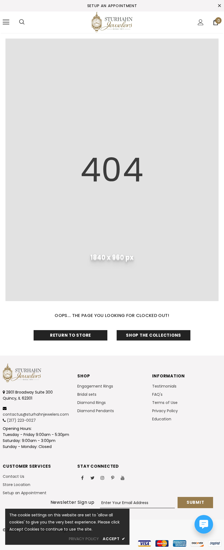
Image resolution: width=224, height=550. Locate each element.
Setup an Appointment (112, 5)
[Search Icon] (22, 22)
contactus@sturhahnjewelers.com (36, 414)
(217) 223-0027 (21, 420)
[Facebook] (82, 477)
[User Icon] (201, 22)
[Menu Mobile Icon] (6, 22)
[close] (219, 5)
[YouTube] (123, 477)
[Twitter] (92, 477)
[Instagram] (102, 477)
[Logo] (112, 22)
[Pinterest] (112, 477)
